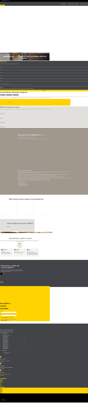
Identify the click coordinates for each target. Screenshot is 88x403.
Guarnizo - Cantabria (3, 359)
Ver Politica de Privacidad (4, 320)
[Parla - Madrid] (24, 371)
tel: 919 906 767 (2, 375)
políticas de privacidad (6, 87)
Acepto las (5, 87)
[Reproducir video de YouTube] (44, 155)
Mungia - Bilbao (2, 365)
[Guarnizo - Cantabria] (24, 357)
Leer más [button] (15, 255)
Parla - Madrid (2, 372)
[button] (0, 252)
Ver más (25, 207)
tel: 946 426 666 (2, 368)
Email (1, 314)
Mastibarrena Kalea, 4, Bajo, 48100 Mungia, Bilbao (6, 367)
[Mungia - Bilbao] (24, 364)
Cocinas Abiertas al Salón (26, 232)
